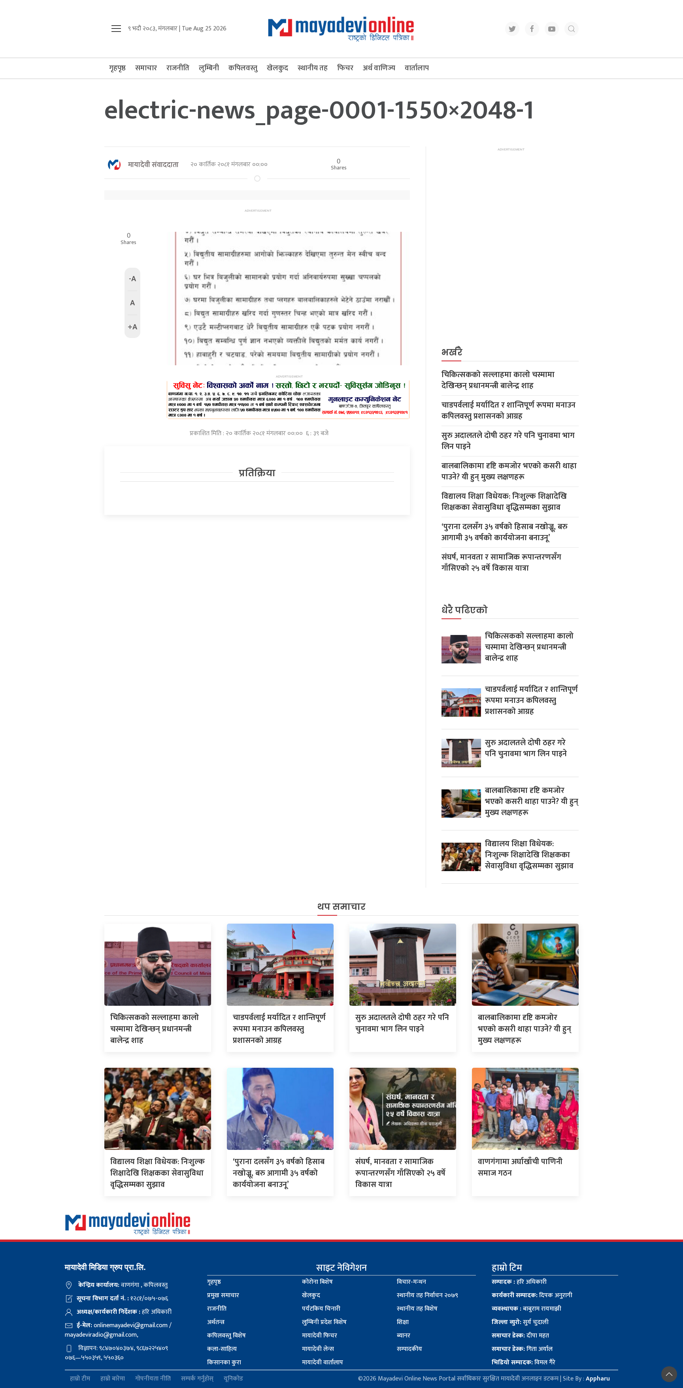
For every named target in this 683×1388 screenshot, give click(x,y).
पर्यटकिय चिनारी (321, 1308)
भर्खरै (451, 352)
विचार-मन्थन (411, 1282)
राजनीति (177, 68)
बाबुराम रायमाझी (526, 1308)
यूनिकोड (233, 1379)
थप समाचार (341, 907)
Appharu (598, 1378)
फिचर (345, 68)
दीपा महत (520, 1335)
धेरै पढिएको (464, 610)
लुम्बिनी (209, 68)
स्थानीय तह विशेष (417, 1308)
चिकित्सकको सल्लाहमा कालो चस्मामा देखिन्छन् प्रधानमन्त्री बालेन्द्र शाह (498, 380)
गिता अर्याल (522, 1349)
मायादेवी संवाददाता (153, 165)
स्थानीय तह (313, 68)
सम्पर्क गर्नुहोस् (197, 1379)
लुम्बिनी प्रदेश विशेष (324, 1322)
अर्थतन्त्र (216, 1322)
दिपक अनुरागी (532, 1295)
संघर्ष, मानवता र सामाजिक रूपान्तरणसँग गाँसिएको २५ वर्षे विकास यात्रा (501, 563)
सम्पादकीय (409, 1349)
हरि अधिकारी (519, 1282)
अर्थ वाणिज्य (379, 68)
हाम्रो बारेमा (112, 1379)
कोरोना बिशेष (317, 1282)
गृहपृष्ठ (117, 68)
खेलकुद (277, 68)
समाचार (146, 68)
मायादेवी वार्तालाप (322, 1362)
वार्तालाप (417, 68)
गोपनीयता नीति (153, 1379)
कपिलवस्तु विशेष (226, 1335)
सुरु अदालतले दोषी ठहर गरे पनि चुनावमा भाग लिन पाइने (508, 441)
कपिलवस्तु (242, 68)
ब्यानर (403, 1335)
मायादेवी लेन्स (318, 1349)
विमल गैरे (523, 1362)
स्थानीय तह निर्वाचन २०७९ (427, 1295)
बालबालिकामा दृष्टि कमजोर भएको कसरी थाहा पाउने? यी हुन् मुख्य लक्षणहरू (509, 471)
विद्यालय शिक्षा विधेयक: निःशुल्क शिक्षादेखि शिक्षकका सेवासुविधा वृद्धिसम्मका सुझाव (504, 502)
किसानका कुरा (224, 1362)
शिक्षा (403, 1322)
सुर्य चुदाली (520, 1322)
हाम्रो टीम (80, 1379)
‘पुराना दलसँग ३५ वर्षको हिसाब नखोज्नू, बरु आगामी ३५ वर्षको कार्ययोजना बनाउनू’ (504, 532)
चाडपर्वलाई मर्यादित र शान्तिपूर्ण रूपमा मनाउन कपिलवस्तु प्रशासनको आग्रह (508, 411)
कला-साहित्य (222, 1349)
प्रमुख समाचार (223, 1295)
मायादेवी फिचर (319, 1335)
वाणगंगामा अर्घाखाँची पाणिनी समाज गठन (520, 1167)
